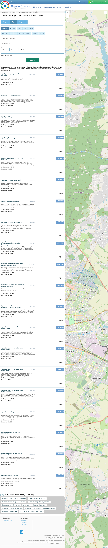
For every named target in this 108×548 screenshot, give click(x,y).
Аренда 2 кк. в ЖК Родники (9, 475)
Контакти (24, 521)
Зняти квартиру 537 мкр (9, 511)
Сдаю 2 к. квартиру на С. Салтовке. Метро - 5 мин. (12, 348)
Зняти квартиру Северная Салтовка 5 (34, 505)
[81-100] (22, 495)
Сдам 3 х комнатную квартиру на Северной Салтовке (11, 454)
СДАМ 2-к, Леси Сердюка (9, 138)
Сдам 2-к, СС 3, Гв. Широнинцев (11, 96)
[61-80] (17, 495)
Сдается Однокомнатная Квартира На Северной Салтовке (12, 264)
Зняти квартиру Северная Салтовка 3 (14, 502)
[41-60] (12, 495)
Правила (24, 525)
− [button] (67, 16)
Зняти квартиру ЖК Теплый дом (12, 508)
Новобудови (68, 7)
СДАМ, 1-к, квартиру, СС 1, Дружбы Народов (12, 74)
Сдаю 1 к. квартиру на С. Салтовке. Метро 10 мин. (12, 369)
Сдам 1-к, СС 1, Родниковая (10, 412)
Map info (105, 547)
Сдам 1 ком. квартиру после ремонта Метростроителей (13, 285)
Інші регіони (8, 521)
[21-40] (7, 495)
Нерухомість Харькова (20, 8)
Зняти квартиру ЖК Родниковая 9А (39, 502)
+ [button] (67, 12)
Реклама (24, 523)
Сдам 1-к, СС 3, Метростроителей (11, 222)
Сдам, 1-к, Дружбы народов (10, 201)
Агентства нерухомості (52, 7)
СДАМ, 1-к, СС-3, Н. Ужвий (9, 117)
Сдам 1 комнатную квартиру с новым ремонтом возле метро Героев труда (10, 243)
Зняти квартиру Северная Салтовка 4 (32, 511)
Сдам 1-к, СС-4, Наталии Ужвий (11, 180)
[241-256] (31, 495)
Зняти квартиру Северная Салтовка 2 (14, 498)
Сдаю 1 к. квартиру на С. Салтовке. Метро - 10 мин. (12, 390)
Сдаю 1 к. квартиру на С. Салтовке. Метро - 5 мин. (12, 327)
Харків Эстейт (20, 6)
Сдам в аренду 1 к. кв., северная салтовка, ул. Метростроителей (11, 306)
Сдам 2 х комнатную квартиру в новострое (11, 433)
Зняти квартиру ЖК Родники (11, 505)
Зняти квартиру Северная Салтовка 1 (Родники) (40, 508)
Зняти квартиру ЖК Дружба (37, 498)
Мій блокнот (37, 7)
